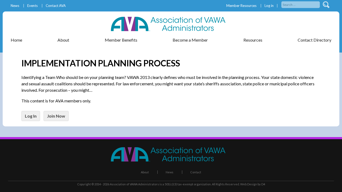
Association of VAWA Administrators (134, 184)
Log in (269, 5)
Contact (195, 172)
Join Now (56, 115)
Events (32, 5)
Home (16, 39)
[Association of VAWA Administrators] (171, 29)
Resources (252, 39)
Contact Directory (314, 39)
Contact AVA (56, 5)
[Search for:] (301, 4)
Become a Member (190, 39)
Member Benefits (121, 39)
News (15, 5)
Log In (31, 115)
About (145, 172)
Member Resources (241, 5)
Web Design (248, 184)
